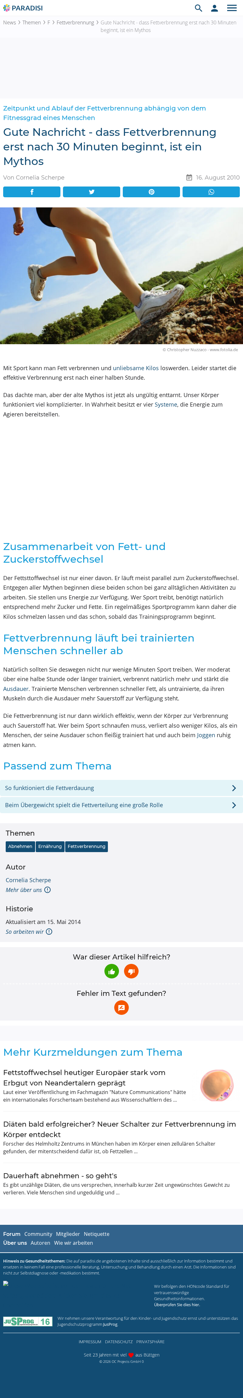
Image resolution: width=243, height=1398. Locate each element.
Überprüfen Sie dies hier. (177, 1304)
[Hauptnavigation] (232, 8)
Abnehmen (20, 846)
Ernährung (50, 846)
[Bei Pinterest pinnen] (151, 192)
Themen (31, 22)
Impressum (90, 1341)
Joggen (206, 735)
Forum (12, 1234)
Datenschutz (119, 1341)
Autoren (40, 1242)
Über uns (15, 1243)
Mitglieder (68, 1233)
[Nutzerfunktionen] (214, 8)
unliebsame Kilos (136, 368)
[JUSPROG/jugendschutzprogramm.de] (28, 1321)
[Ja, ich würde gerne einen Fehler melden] (121, 1007)
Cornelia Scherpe (28, 880)
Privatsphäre (150, 1341)
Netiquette (96, 1233)
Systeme (166, 404)
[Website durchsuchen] (199, 8)
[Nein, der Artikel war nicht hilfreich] (131, 971)
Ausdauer (15, 689)
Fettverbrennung (75, 22)
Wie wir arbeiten (73, 1242)
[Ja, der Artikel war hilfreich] (111, 971)
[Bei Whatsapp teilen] (211, 192)
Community (38, 1233)
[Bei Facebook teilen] (31, 192)
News (9, 22)
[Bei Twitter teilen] (91, 192)
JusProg (110, 1324)
